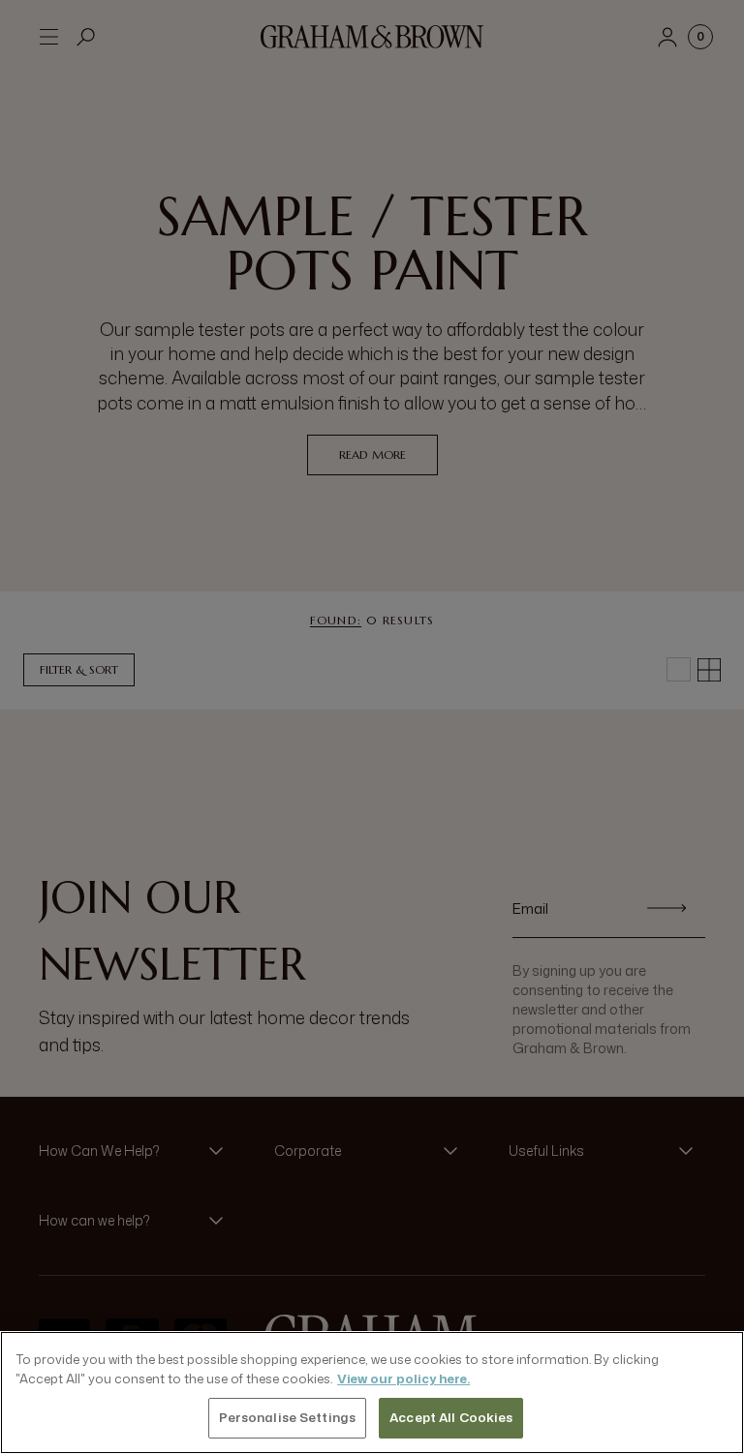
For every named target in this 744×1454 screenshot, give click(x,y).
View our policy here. (403, 1378)
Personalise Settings (287, 1417)
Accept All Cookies (450, 1417)
